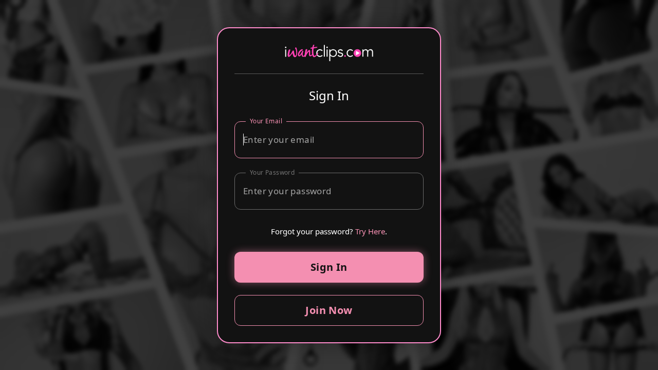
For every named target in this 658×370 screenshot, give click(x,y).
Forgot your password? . (329, 231)
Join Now (328, 310)
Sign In (329, 267)
